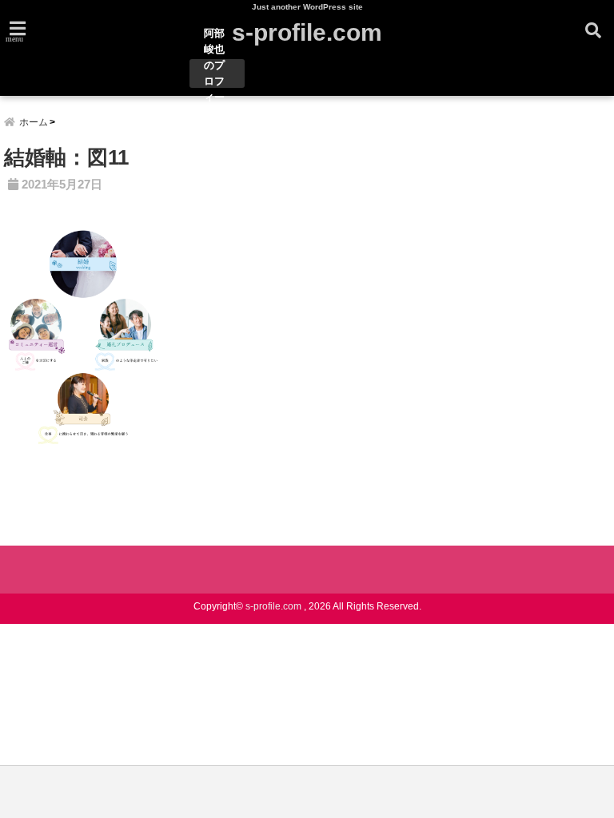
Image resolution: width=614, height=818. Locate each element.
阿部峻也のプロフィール (214, 73)
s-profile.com (307, 32)
